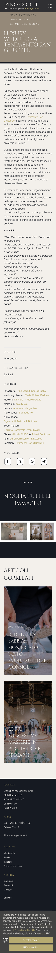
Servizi (7, 857)
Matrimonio (9, 853)
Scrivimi (8, 897)
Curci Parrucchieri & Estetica (25, 438)
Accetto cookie (31, 940)
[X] (20, 461)
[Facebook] (8, 461)
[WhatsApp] (32, 461)
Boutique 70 (26, 412)
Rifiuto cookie (30, 947)
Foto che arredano (13, 866)
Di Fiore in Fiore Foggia (27, 399)
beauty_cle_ (22, 403)
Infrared (8, 861)
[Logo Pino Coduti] (22, 3)
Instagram (9, 881)
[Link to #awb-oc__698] (50, 6)
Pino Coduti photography (31, 390)
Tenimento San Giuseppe (29, 442)
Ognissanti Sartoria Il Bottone (20, 421)
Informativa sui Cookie (24, 930)
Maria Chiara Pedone (37, 395)
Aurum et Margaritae (25, 408)
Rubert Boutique (40, 434)
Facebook (8, 885)
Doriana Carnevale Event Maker (22, 429)
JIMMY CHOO (20, 434)
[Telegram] (44, 461)
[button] (22, 517)
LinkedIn (8, 889)
